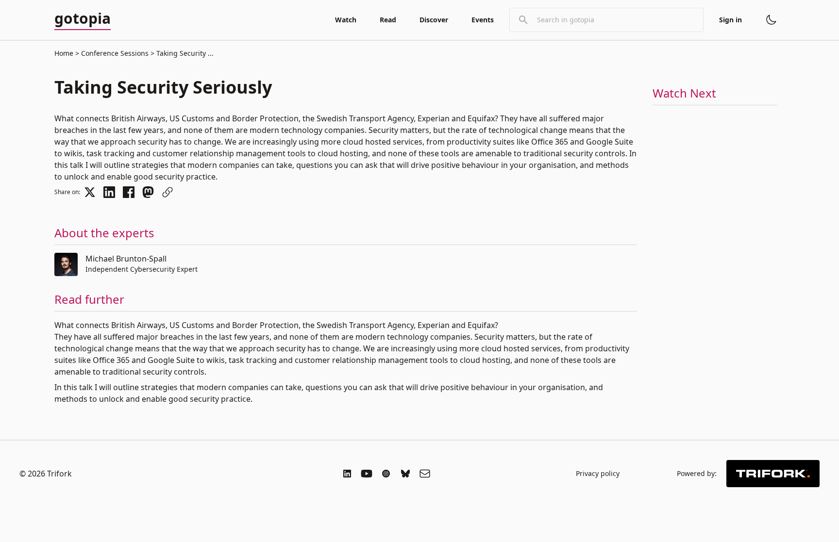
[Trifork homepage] (773, 473)
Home (63, 53)
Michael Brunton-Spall (126, 258)
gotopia (82, 19)
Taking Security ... (184, 53)
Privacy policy (598, 473)
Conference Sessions (115, 53)
